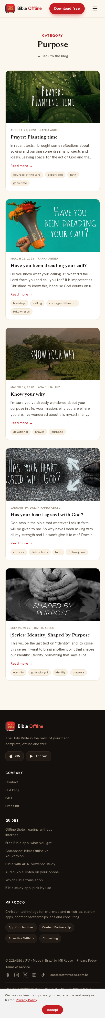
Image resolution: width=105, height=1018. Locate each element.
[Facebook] (7, 975)
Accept (52, 1010)
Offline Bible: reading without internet (28, 832)
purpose (57, 432)
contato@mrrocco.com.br (69, 975)
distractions (40, 552)
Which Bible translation (24, 880)
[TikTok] (43, 975)
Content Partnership (56, 927)
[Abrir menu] (95, 8)
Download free (67, 8)
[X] (25, 975)
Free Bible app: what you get (28, 842)
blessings (19, 303)
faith (73, 175)
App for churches (21, 927)
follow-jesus (21, 311)
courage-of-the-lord (27, 175)
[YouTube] (34, 975)
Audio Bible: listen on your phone (32, 872)
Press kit (12, 805)
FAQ (8, 797)
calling (37, 303)
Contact (11, 782)
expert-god (55, 175)
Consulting (50, 938)
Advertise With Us (21, 938)
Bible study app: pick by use (28, 887)
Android (41, 756)
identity (60, 672)
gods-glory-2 (39, 672)
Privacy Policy (87, 960)
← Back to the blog (52, 56)
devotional (20, 432)
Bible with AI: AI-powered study (30, 863)
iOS (17, 756)
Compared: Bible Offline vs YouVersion (26, 853)
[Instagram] (16, 975)
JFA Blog (12, 790)
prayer (39, 432)
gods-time (20, 183)
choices (18, 552)
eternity (18, 672)
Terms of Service (17, 967)
